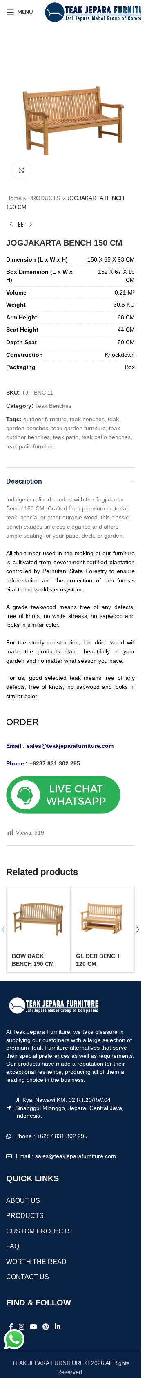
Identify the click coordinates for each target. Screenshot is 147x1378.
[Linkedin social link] (57, 1327)
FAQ (12, 1246)
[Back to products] (21, 225)
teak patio (65, 437)
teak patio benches (106, 437)
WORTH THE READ (36, 1261)
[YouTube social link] (33, 1327)
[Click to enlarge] (21, 170)
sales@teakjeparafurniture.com (70, 746)
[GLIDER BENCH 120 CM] (102, 918)
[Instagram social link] (21, 1327)
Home (14, 198)
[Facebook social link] (11, 1327)
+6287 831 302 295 (54, 763)
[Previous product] (11, 225)
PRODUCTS (44, 198)
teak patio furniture (30, 446)
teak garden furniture (78, 428)
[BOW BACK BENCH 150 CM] (38, 918)
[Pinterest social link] (46, 1327)
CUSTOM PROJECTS (39, 1231)
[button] (137, 929)
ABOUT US (23, 1200)
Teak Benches (53, 405)
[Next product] (31, 225)
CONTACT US (27, 1276)
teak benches (87, 419)
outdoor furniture (45, 419)
